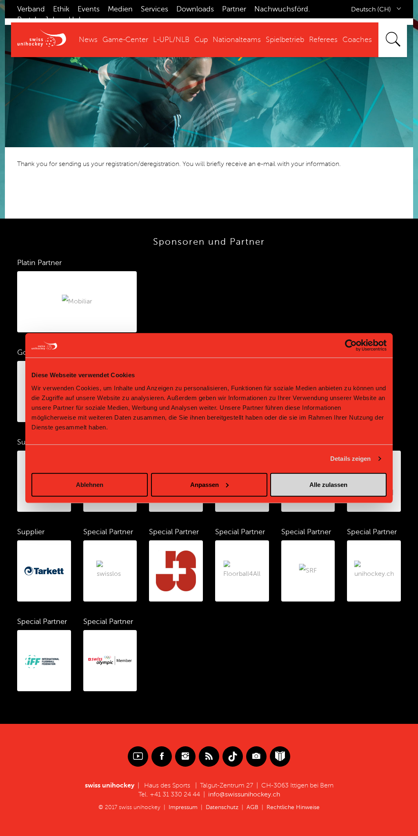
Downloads (195, 9)
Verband (31, 9)
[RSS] (209, 756)
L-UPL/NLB (171, 39)
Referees (323, 39)
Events (89, 9)
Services (154, 9)
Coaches (357, 39)
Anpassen (204, 484)
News (88, 39)
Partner (234, 9)
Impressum (183, 807)
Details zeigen (350, 458)
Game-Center (125, 39)
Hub (76, 19)
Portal (26, 19)
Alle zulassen (328, 484)
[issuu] (280, 756)
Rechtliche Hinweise (293, 807)
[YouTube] (138, 756)
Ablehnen (89, 484)
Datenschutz (222, 807)
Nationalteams (237, 39)
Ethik (61, 9)
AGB (252, 807)
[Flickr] (256, 756)
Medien (120, 9)
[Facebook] (161, 756)
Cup (201, 39)
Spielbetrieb (285, 39)
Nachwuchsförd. (282, 9)
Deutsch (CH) (371, 9)
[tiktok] (232, 756)
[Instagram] (185, 756)
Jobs (52, 19)
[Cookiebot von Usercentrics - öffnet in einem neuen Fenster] (351, 345)
